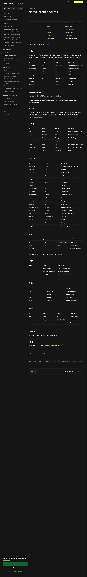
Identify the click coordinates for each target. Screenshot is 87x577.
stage (30, 144)
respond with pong (55, 346)
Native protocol (33, 8)
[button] (15, 572)
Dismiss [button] (15, 568)
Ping (48, 35)
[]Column (50, 300)
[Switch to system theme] (18, 3)
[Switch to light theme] (20, 3)
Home (23, 2)
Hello (48, 23)
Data (48, 29)
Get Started (78, 2)
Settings (44, 138)
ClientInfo (45, 134)
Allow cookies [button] (15, 564)
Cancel (49, 32)
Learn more (6, 560)
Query (49, 26)
